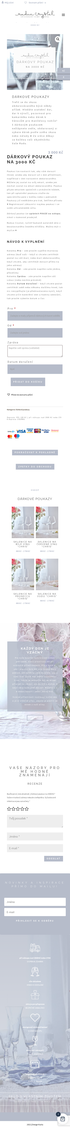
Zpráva (13, 342)
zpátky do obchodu (35, 467)
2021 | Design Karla (35, 1124)
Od (10, 325)
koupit (35, 717)
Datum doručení (20, 361)
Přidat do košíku (28, 382)
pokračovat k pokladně (35, 452)
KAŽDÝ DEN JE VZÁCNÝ (35, 650)
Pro (11, 308)
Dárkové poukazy (23, 410)
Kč (61, 70)
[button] (58, 39)
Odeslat (53, 858)
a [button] (63, 15)
